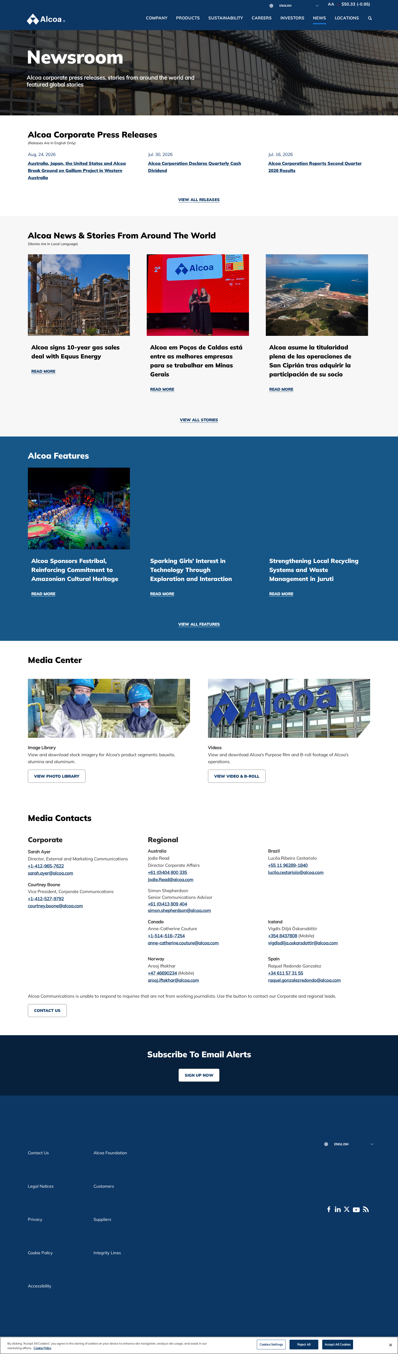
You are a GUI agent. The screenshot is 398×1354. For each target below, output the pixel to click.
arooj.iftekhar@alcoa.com (173, 980)
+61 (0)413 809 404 (167, 904)
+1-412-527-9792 (46, 898)
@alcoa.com (303, 943)
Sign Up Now (199, 1075)
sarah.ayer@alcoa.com (50, 873)
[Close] (391, 1345)
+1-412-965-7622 (46, 866)
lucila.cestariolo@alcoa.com (296, 872)
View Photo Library (56, 776)
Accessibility (39, 1286)
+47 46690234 (162, 973)
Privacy (35, 1219)
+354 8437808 (282, 935)
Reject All (303, 1344)
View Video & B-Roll (236, 776)
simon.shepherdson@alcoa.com (179, 910)
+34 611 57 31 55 (285, 973)
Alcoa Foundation (110, 1152)
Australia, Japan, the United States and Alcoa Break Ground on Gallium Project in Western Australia (77, 170)
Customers (104, 1186)
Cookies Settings (271, 1344)
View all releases (199, 199)
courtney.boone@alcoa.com (55, 906)
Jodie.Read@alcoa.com (170, 879)
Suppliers (102, 1219)
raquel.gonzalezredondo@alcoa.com (304, 980)
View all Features (199, 624)
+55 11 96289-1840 (288, 865)
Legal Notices (41, 1186)
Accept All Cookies (338, 1344)
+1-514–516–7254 (166, 935)
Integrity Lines (107, 1252)
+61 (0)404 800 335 (167, 872)
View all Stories (199, 420)
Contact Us (47, 1010)
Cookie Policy (40, 1252)
